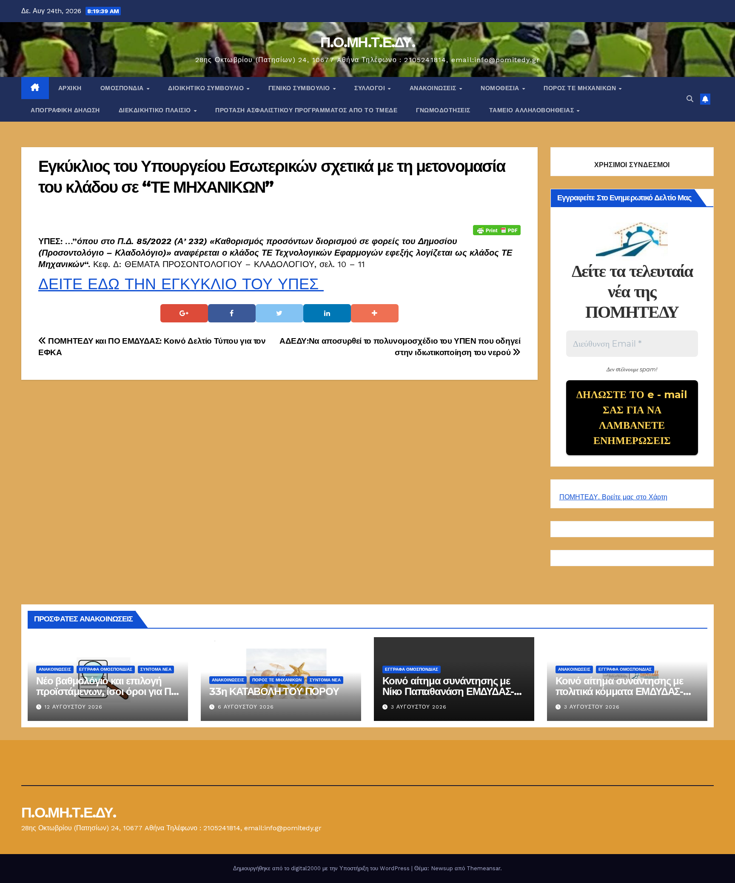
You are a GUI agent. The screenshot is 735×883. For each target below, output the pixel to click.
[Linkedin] (327, 313)
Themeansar (483, 868)
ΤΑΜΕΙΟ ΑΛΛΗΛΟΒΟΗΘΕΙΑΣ (532, 110)
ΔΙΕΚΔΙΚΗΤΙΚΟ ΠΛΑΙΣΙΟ (156, 110)
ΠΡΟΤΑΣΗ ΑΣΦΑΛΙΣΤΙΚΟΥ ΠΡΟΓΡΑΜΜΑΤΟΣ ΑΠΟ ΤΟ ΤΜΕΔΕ (306, 110)
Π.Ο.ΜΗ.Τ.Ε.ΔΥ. (367, 42)
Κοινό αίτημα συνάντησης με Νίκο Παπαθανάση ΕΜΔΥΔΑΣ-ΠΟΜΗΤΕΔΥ (448, 691)
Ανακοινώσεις (434, 88)
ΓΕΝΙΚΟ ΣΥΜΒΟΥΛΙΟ (300, 88)
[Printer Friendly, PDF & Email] (497, 230)
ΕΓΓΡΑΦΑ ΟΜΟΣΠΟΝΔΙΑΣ (105, 669)
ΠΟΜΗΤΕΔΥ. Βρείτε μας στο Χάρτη (613, 497)
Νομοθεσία (501, 88)
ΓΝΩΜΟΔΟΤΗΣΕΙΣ (443, 110)
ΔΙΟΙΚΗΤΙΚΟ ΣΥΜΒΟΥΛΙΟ (207, 88)
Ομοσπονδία (123, 88)
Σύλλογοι (370, 88)
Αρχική (70, 88)
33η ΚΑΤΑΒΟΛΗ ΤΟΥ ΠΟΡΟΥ (274, 691)
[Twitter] (279, 313)
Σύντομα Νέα (155, 669)
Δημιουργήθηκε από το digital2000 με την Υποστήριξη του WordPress (322, 868)
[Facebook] (232, 313)
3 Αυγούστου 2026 (419, 707)
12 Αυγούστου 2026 (74, 707)
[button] (690, 99)
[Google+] (184, 313)
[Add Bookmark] (375, 313)
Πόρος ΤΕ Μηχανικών (581, 88)
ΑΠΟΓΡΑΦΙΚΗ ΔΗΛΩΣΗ (65, 110)
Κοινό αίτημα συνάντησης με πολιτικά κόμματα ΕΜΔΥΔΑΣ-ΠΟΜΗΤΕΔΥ (619, 691)
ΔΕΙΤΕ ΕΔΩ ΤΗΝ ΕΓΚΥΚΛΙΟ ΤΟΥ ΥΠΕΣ (181, 284)
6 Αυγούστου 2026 (246, 707)
